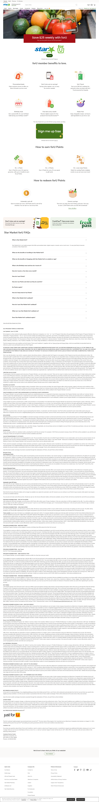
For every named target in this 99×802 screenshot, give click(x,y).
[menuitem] (5, 8)
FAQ (29, 773)
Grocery (5, 1)
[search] (76, 5)
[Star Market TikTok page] (91, 770)
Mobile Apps (7, 773)
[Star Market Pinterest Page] (81, 770)
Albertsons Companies (33, 779)
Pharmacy (14, 1)
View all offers (72, 208)
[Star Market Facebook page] (75, 770)
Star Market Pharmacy (10, 782)
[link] (10, 225)
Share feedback (49, 754)
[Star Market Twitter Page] (78, 770)
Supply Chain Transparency (57, 782)
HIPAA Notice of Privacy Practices (58, 779)
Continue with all (80, 799)
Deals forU (81, 8)
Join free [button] (49, 55)
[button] (16, 4)
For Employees (31, 789)
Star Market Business (9, 789)
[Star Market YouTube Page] (87, 770)
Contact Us (30, 770)
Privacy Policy (54, 773)
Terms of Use (54, 770)
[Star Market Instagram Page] (84, 770)
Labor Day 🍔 (47, 8)
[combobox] (51, 4)
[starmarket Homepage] (7, 5)
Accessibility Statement (56, 776)
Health (9, 1)
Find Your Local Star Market (11, 779)
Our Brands (7, 770)
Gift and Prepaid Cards (10, 776)
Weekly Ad (86, 8)
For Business (20, 1)
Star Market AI (93, 8)
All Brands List (8, 786)
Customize (23, 799)
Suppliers (30, 786)
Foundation (30, 792)
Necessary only (71, 799)
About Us (30, 776)
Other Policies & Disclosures (57, 786)
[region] (49, 799)
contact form (32, 730)
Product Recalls (31, 795)
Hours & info (14, 5)
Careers (29, 782)
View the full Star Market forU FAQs (12, 323)
